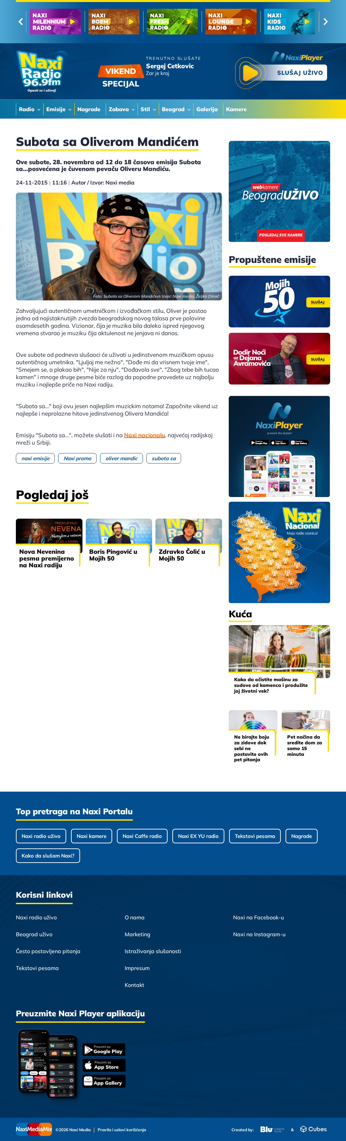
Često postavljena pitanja (48, 951)
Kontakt (134, 985)
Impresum (137, 968)
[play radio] (281, 71)
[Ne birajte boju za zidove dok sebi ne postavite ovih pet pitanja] (253, 723)
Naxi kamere (91, 836)
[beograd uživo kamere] (279, 192)
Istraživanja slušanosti (153, 951)
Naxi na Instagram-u (259, 934)
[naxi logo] (42, 71)
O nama (135, 917)
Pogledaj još (52, 494)
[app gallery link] (104, 1082)
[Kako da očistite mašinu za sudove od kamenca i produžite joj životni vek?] (279, 651)
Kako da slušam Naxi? (48, 855)
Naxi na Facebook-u (258, 917)
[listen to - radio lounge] (231, 21)
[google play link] (104, 1050)
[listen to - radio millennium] (55, 21)
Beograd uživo (34, 934)
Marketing (137, 934)
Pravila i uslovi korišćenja (122, 1129)
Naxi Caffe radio (142, 836)
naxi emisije (35, 458)
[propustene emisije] (279, 301)
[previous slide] (20, 21)
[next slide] (325, 21)
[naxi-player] (279, 447)
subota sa (164, 458)
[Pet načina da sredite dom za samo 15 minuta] (306, 723)
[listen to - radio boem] (114, 21)
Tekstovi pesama (255, 836)
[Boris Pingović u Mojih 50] (119, 536)
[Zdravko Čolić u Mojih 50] (188, 536)
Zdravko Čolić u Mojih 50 (182, 555)
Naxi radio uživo (41, 836)
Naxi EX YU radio (198, 836)
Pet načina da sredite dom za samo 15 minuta (304, 745)
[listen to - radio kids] (290, 21)
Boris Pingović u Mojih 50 (113, 555)
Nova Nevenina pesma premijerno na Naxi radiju (46, 558)
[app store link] (104, 1066)
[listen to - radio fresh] (172, 21)
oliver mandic (121, 458)
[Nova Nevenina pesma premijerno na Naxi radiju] (49, 536)
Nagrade (301, 836)
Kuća (240, 614)
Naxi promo (77, 458)
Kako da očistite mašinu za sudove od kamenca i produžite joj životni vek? (271, 685)
